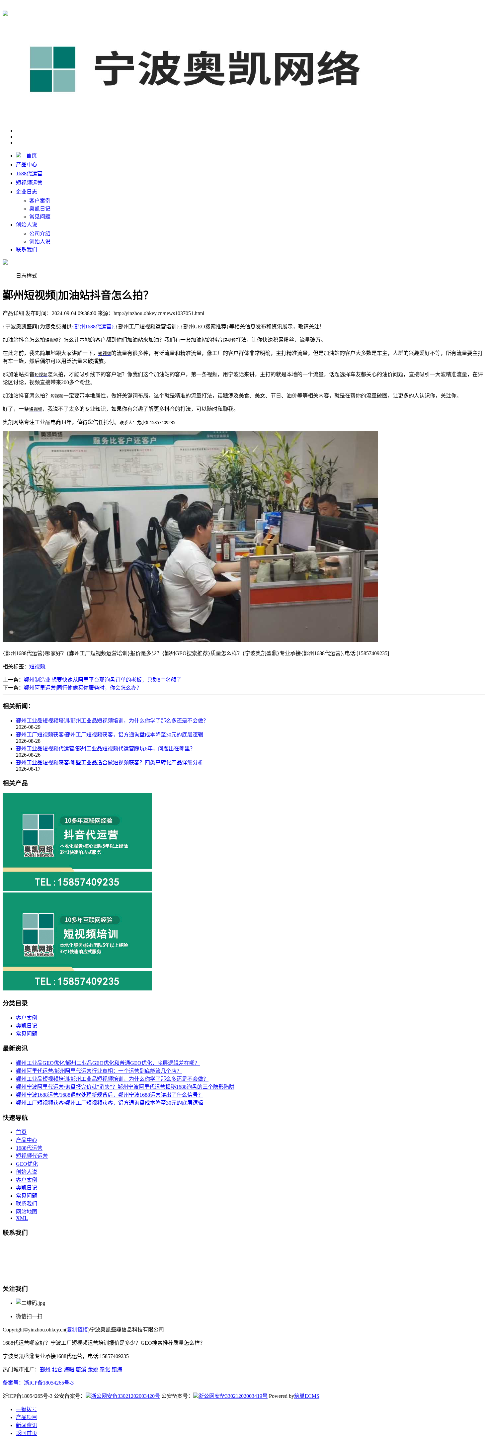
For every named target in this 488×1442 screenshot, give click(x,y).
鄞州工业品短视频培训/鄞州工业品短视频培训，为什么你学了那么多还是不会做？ (112, 720)
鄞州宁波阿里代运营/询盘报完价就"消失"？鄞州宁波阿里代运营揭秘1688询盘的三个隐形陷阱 (125, 1087)
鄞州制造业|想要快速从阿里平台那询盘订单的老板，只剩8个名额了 (103, 680)
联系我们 (26, 249)
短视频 (37, 666)
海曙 (69, 1369)
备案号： (13, 1383)
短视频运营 (29, 183)
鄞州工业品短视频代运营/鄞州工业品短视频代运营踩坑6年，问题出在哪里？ (105, 748)
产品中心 (26, 164)
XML (22, 1218)
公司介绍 (39, 233)
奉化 (105, 1369)
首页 (31, 155)
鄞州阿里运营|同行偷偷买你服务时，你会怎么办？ (83, 688)
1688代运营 (29, 173)
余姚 (93, 1369)
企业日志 (26, 192)
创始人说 (26, 224)
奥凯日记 (39, 209)
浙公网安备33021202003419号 (233, 1396)
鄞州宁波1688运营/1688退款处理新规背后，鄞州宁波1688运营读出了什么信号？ (109, 1095)
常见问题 (39, 216)
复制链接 (77, 1329)
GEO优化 (27, 1164)
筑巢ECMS (306, 1396)
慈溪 (81, 1369)
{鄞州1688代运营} (93, 7)
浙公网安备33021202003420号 (125, 1396)
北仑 (57, 1369)
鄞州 (45, 1369)
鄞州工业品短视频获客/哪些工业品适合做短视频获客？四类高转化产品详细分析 (109, 762)
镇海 (117, 1369)
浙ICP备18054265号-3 (49, 1383)
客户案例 (39, 201)
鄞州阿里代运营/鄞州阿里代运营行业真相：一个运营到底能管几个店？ (99, 1071)
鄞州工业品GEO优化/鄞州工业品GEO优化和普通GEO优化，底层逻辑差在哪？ (108, 1063)
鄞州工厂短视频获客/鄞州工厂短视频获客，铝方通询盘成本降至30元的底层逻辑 (109, 734)
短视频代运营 (32, 1156)
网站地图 (26, 1212)
